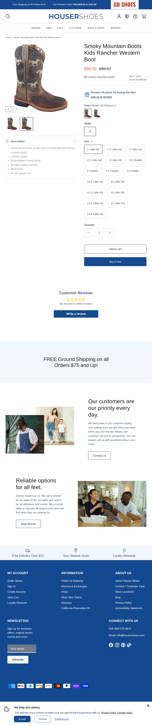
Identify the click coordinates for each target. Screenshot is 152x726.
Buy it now (115, 261)
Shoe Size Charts (71, 597)
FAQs (64, 591)
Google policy (125, 712)
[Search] (8, 16)
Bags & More (96, 28)
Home (8, 37)
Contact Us (99, 455)
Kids (60, 28)
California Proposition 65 (75, 608)
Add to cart (115, 249)
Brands (115, 28)
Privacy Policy (123, 602)
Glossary (66, 602)
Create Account (16, 591)
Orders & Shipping (72, 580)
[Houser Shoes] (76, 16)
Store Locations (124, 591)
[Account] (119, 16)
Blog (117, 597)
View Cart (13, 597)
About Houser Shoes (127, 580)
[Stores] (127, 16)
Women (36, 28)
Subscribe (18, 659)
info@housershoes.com (131, 635)
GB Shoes (134, 3)
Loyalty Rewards (17, 602)
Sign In (11, 586)
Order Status (14, 580)
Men (49, 28)
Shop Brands (28, 523)
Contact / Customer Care (130, 586)
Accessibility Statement (128, 608)
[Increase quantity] (110, 232)
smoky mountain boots (101, 76)
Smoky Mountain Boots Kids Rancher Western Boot (37, 37)
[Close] (148, 705)
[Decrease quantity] (88, 232)
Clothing (75, 28)
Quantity (89, 224)
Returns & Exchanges (74, 586)
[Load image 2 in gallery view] (41, 78)
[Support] (135, 16)
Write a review (76, 313)
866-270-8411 (123, 628)
